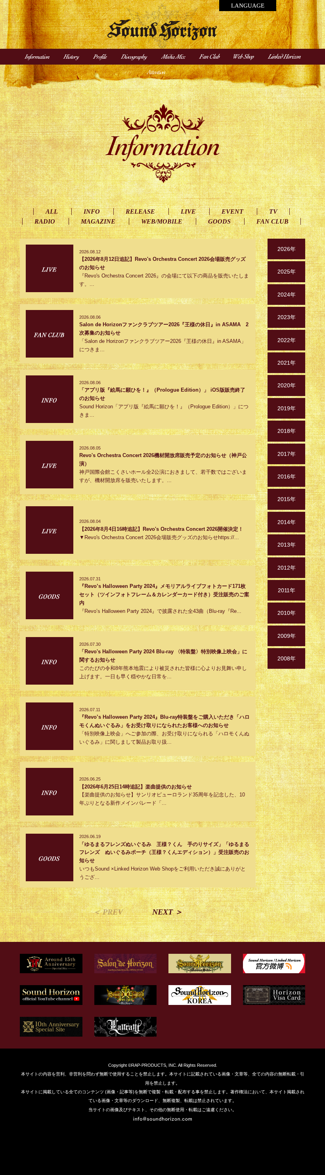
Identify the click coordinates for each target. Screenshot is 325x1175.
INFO (92, 211)
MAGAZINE (98, 221)
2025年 (286, 271)
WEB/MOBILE (161, 221)
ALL (52, 211)
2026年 (286, 249)
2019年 (286, 408)
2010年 (286, 613)
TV (273, 211)
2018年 (286, 431)
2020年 (286, 385)
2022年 (286, 340)
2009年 (286, 636)
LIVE (188, 211)
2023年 (286, 317)
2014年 (286, 522)
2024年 (286, 294)
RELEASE (140, 211)
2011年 (286, 590)
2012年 (286, 568)
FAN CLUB (272, 221)
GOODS (219, 221)
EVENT (232, 211)
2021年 (286, 363)
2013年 (286, 545)
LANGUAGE (247, 5)
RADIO (44, 221)
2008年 (286, 658)
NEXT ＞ (167, 911)
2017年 (286, 454)
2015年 (286, 499)
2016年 (286, 476)
